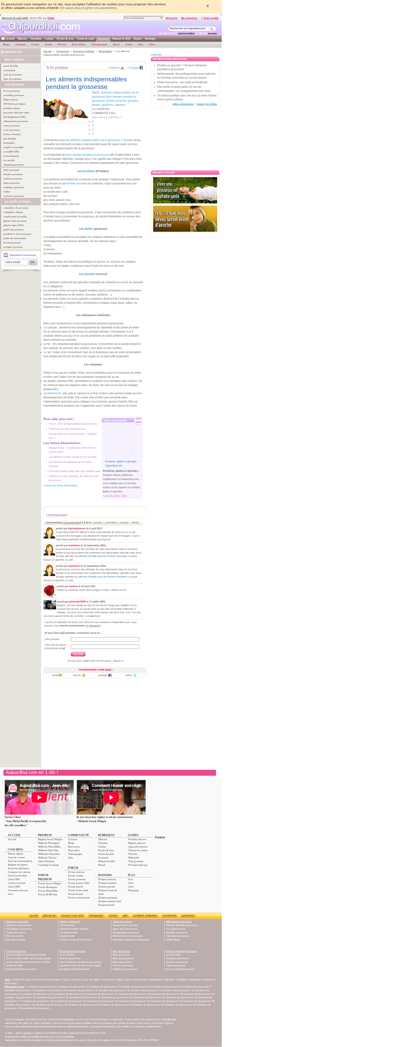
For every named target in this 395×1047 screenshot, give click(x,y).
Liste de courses (16, 857)
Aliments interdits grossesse (181, 925)
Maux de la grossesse (125, 928)
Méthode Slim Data (48, 850)
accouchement (11, 156)
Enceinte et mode (15, 939)
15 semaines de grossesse (66, 994)
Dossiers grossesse (107, 897)
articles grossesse (12, 178)
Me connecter (189, 18)
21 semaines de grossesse (48, 997)
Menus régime (15, 853)
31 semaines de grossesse (162, 1001)
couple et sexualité (13, 147)
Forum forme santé (78, 890)
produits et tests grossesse (17, 233)
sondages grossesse (13, 187)
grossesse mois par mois (16, 112)
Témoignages (99, 44)
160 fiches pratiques (14, 103)
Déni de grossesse (69, 958)
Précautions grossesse (19, 928)
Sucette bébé (173, 954)
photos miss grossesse (15, 220)
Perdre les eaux (21, 979)
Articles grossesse (69, 921)
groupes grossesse (13, 246)
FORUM (73, 867)
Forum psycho (75, 886)
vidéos (6, 191)
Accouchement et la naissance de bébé (28, 962)
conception (9, 70)
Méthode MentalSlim (49, 846)
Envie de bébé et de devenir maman (26, 954)
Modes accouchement (18, 925)
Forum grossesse (76, 879)
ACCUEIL (14, 835)
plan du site (49, 915)
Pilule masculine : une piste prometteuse (182, 82)
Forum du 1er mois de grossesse (67, 428)
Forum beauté (75, 893)
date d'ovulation (12, 78)
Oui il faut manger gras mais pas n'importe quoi (75, 471)
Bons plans (74, 850)
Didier (51, 18)
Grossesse (103, 38)
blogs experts (10, 99)
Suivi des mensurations (20, 861)
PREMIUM (45, 835)
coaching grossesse (13, 95)
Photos (62, 44)
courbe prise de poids (15, 216)
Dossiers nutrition (107, 883)
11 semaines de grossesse (142, 990)
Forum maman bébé (78, 883)
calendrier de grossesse (15, 207)
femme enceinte (116, 100)
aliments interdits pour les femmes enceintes (103, 556)
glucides (133, 100)
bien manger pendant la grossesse (87, 154)
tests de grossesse (12, 74)
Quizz (116, 44)
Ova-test (37, 979)
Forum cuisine (75, 875)
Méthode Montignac (49, 843)
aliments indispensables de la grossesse (95, 140)
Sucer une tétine (91, 979)
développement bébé (14, 116)
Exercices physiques (18, 868)
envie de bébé (10, 65)
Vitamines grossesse (177, 936)
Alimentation (105, 51)
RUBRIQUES (106, 835)
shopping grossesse (13, 164)
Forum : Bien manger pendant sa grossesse (73, 423)
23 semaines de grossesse (113, 997)
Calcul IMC (14, 879)
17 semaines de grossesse (130, 994)
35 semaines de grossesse (79, 1004)
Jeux (140, 44)
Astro (128, 44)
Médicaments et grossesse (128, 936)
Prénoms (132, 854)
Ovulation (181, 979)
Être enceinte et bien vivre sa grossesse (28, 958)
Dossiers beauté (106, 904)
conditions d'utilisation (145, 915)
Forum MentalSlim (48, 890)
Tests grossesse (136, 861)
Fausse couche (71, 979)
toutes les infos (207, 104)
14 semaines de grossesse (34, 994)
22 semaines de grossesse (81, 997)
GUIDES (133, 835)
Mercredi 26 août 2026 (15, 18)
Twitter (128, 675)
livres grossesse (11, 90)
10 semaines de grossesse (110, 990)
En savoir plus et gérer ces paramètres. (88, 8)
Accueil (10, 38)
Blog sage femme (122, 962)
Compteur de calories (19, 872)
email (55, 675)
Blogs (6, 44)
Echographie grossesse (126, 932)
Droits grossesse (15, 932)
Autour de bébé (14, 965)
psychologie (9, 138)
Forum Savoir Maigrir (49, 883)
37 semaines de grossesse (144, 1004)
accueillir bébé (11, 151)
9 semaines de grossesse (78, 990)
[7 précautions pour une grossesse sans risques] (185, 234)
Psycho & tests (65, 38)
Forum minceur (76, 872)
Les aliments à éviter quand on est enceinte (73, 457)
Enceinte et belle (68, 932)
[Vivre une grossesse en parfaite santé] (185, 190)
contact (113, 915)
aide (125, 915)
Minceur (22, 38)
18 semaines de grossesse (162, 994)
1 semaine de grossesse (40, 986)
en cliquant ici (92, 625)
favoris (77, 675)
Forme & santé (85, 38)
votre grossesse (11, 129)
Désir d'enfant (67, 925)
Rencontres (74, 846)
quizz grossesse (11, 182)
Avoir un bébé (67, 954)
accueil (33, 915)
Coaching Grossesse (48, 864)
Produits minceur (137, 839)
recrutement (169, 915)
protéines (107, 105)
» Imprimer (114, 67)
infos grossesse (11, 169)
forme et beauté (12, 134)
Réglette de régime (18, 864)
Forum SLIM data (47, 894)
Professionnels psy (138, 864)
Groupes (20, 44)
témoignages (96, 915)
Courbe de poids (16, 883)
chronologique (72, 522)
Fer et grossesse (175, 928)
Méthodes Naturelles (49, 854)
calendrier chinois (13, 212)
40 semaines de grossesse (34, 1008)
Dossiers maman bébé (109, 901)
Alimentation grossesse (179, 921)
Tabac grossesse (175, 965)
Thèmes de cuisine (138, 850)
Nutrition (35, 38)
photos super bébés (13, 225)
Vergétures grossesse (125, 969)
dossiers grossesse (12, 174)
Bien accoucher (15, 936)
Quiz (70, 857)
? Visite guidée (210, 18)
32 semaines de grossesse (195, 1001)
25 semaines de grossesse (177, 997)
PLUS (131, 875)
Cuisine (49, 38)
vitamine (120, 105)
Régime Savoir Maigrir (50, 839)
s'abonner (156, 54)
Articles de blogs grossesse (181, 951)
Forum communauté (79, 897)
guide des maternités (14, 238)
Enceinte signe (52, 979)
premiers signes (11, 108)
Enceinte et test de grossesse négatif (80, 965)
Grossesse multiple (112, 979)
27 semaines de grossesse (34, 1001)
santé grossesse (11, 125)
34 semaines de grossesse (47, 1004)
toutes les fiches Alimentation (61, 485)
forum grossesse (12, 242)
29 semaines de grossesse (98, 1001)
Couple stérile (67, 936)
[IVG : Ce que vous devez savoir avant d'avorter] (185, 219)
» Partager (133, 67)
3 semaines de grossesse (101, 986)
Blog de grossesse (123, 958)
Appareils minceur (138, 846)
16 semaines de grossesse (98, 994)
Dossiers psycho (106, 886)
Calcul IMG (14, 886)
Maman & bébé (121, 38)
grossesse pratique (83, 51)
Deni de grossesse (123, 965)
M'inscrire (171, 18)
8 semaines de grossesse (47, 990)
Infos (152, 44)
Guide (48, 44)
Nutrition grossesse (177, 932)
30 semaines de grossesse (130, 1001)
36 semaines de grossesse (111, 1004)
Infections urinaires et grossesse (131, 939)
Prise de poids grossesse (180, 969)
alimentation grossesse (15, 121)
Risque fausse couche (125, 925)
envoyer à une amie (72, 915)
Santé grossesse (122, 921)
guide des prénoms (13, 229)
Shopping (133, 890)
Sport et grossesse (136, 979)
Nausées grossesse (177, 958)
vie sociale (9, 160)
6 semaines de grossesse (194, 986)
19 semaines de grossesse (195, 994)
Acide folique (173, 939)
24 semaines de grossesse (145, 997)
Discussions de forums (72, 951)
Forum (35, 44)
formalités (9, 142)
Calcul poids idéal (17, 875)
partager (103, 675)
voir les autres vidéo (115, 495)
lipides (96, 105)
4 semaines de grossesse (132, 986)
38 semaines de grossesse (176, 1004)
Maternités (133, 857)
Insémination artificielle (161, 979)
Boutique (150, 38)
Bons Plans (78, 44)
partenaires (188, 915)
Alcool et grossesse (177, 962)
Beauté (138, 38)
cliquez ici (118, 660)
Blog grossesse (121, 951)
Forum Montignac (47, 887)
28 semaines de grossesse (66, 1001)
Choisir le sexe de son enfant (75, 939)
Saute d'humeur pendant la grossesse (80, 962)
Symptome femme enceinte (21, 969)
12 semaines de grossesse (174, 990)
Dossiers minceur (107, 879)
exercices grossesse (13, 195)
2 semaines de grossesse (70, 986)
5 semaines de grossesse (163, 986)
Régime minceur (137, 843)
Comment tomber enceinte (74, 928)
